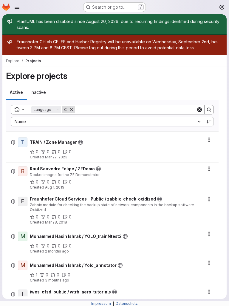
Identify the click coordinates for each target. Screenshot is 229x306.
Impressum (101, 303)
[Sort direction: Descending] (209, 121)
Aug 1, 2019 (54, 187)
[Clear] (199, 109)
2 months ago (57, 251)
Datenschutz (127, 303)
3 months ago (57, 280)
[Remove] (71, 109)
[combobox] (107, 121)
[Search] (209, 109)
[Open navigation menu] (17, 7)
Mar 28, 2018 (56, 222)
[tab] (16, 92)
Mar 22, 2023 (56, 157)
